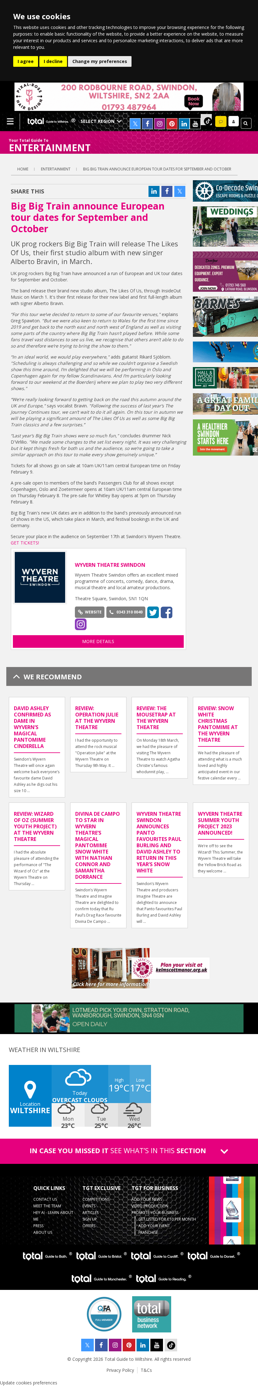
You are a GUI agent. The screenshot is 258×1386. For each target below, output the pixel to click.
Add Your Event (154, 1225)
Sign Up (89, 1219)
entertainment (55, 169)
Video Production (150, 1206)
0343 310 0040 (129, 612)
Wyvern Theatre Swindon (110, 564)
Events (88, 1206)
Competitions (95, 1199)
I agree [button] (26, 61)
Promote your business (155, 1212)
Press (38, 1225)
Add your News (147, 1199)
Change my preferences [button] (99, 61)
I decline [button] (53, 61)
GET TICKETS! (25, 543)
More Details (98, 641)
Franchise (148, 1232)
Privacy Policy (120, 1370)
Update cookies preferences (28, 1383)
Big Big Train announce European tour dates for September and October (157, 169)
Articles (90, 1212)
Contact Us (45, 1199)
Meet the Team (47, 1206)
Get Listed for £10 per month (167, 1219)
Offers (88, 1225)
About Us (42, 1232)
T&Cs (146, 1370)
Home (22, 169)
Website (93, 612)
